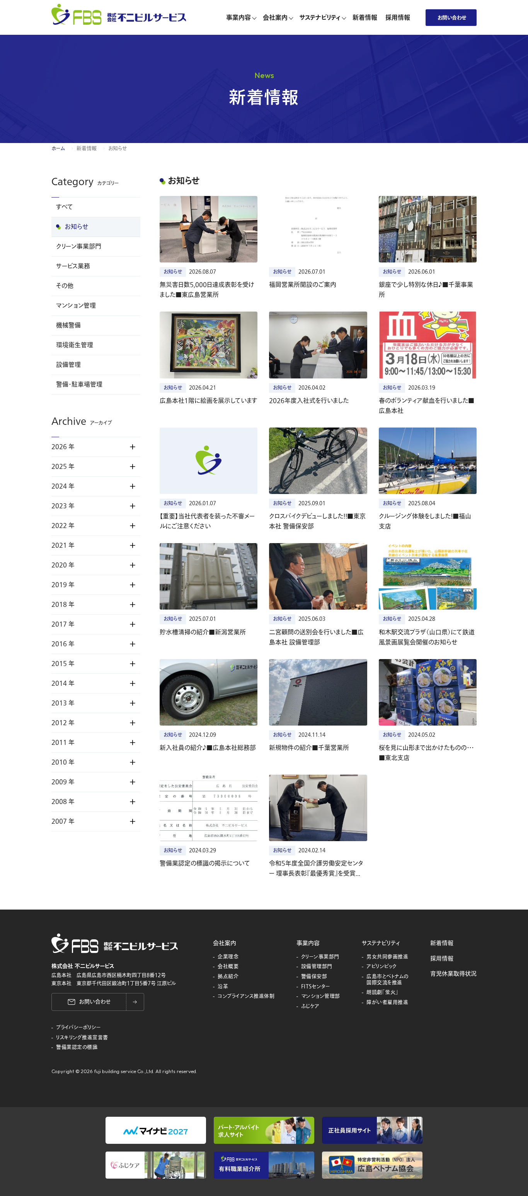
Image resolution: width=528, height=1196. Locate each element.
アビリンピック (381, 967)
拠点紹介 (228, 977)
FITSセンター (315, 987)
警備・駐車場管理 (79, 384)
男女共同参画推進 (387, 957)
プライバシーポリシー (78, 1028)
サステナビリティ (381, 943)
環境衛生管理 (74, 345)
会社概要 (228, 967)
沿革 (223, 987)
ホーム (58, 148)
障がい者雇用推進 (387, 1003)
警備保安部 (314, 977)
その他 (64, 286)
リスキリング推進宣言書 (82, 1038)
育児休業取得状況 (453, 973)
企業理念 (228, 957)
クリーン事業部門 (78, 246)
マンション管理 (76, 305)
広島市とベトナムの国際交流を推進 (387, 980)
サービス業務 (73, 266)
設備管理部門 (316, 967)
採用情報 (441, 958)
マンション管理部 (320, 996)
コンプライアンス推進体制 (246, 996)
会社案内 (224, 943)
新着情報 (87, 148)
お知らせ (76, 227)
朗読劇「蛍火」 (382, 993)
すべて (64, 207)
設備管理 (68, 365)
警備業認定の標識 (76, 1047)
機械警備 (68, 325)
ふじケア (310, 1006)
